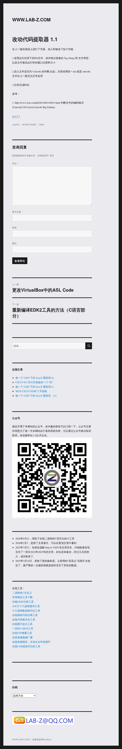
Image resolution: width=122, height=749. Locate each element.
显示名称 (16, 211)
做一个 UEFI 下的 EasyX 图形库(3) (34, 386)
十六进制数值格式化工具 (26, 610)
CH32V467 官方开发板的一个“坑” (34, 382)
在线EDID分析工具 (23, 601)
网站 (14, 243)
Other (41, 124)
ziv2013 (15, 124)
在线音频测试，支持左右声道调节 (31, 641)
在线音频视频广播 (22, 637)
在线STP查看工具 (22, 633)
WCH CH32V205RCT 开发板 (31, 391)
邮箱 (14, 227)
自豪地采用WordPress (42, 739)
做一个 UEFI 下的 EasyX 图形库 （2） (36, 395)
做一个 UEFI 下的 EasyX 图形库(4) (34, 377)
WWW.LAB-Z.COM (31, 19)
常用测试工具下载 (22, 597)
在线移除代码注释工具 (25, 615)
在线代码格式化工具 (23, 619)
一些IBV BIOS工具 (22, 628)
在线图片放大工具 (22, 624)
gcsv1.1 (16, 116)
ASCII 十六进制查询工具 (26, 606)
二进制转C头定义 (22, 592)
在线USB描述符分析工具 (26, 646)
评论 (15, 163)
